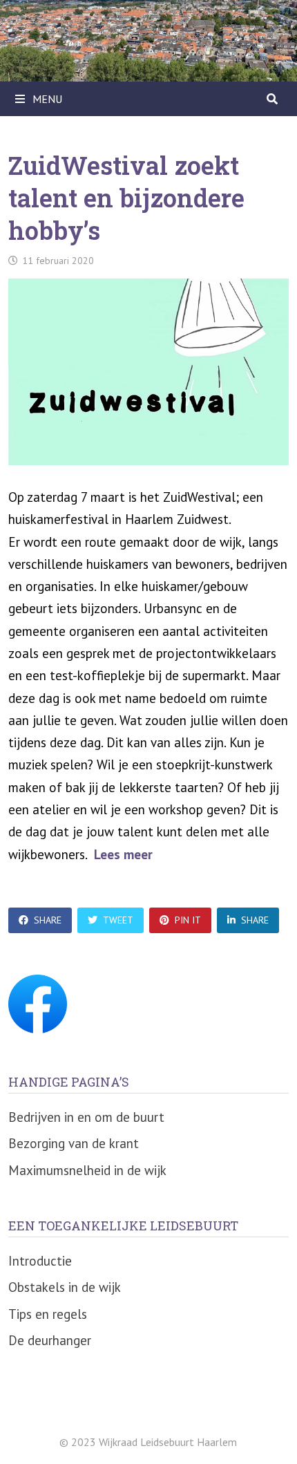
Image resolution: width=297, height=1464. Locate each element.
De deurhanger (49, 1340)
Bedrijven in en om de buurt (86, 1117)
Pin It (188, 920)
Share (47, 920)
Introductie (40, 1260)
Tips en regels (47, 1314)
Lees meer (123, 854)
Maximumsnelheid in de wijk (87, 1170)
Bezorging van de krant (73, 1143)
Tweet (118, 920)
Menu (46, 99)
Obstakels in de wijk (64, 1287)
